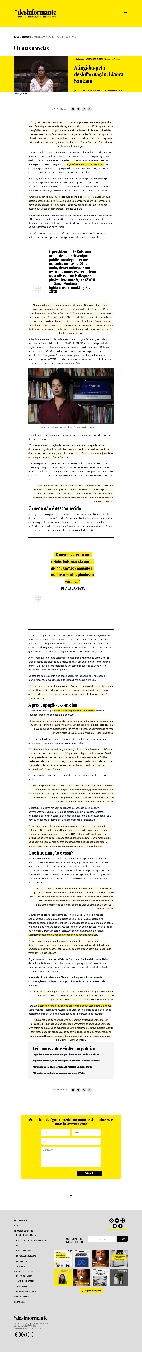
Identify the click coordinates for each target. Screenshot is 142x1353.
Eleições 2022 (103, 59)
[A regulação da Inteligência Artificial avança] (100, 1277)
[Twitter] (78, 109)
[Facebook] (73, 109)
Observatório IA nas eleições (31, 1240)
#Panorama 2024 (24, 1251)
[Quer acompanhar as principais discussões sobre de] (62, 1258)
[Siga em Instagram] (111, 1220)
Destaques (90, 59)
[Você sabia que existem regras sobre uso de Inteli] (100, 1258)
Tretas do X (22, 1266)
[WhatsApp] (84, 109)
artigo (103, 178)
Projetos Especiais (23, 1231)
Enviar (89, 1173)
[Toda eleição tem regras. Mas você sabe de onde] (81, 1277)
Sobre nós (19, 1302)
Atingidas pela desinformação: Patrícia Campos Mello (62, 1067)
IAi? (17, 1245)
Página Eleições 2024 (26, 1235)
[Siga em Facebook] (120, 1226)
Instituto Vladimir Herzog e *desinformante (100, 91)
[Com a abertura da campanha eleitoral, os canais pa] (119, 1258)
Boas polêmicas (22, 1297)
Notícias (115, 59)
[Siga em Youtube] (117, 1220)
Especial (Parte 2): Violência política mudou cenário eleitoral (67, 1060)
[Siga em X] (122, 1220)
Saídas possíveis (24, 1286)
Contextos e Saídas (24, 1272)
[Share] (89, 109)
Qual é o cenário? (25, 1281)
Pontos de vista (24, 1276)
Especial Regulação (26, 1256)
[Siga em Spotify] (115, 1226)
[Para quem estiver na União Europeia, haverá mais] (62, 1277)
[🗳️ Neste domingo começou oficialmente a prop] (119, 1277)
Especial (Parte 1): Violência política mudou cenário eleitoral (66, 1054)
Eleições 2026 (20, 1220)
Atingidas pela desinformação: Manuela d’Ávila (59, 1073)
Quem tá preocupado (26, 1291)
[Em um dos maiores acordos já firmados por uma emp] (81, 1258)
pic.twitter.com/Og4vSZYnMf (72, 279)
